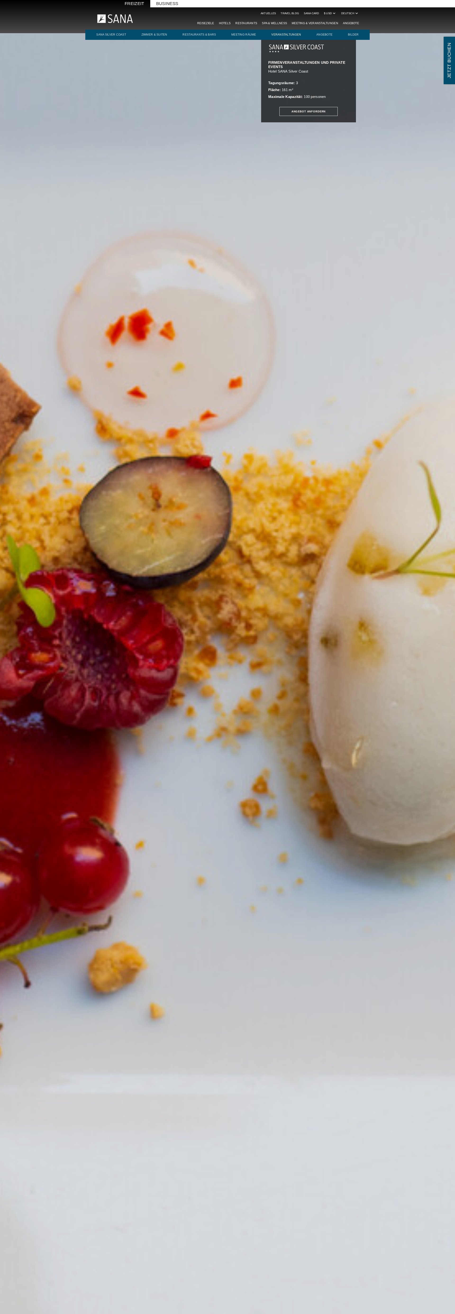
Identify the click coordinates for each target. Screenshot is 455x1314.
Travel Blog (290, 13)
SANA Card (311, 13)
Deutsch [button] (350, 13)
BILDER (353, 34)
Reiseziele (205, 23)
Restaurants (246, 23)
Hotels (225, 23)
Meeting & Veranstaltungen (315, 23)
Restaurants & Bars (199, 34)
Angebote (351, 23)
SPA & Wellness (274, 23)
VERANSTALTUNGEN (286, 34)
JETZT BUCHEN (449, 60)
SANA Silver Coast (111, 34)
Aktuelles (268, 13)
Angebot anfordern (308, 111)
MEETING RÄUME (243, 34)
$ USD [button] (330, 13)
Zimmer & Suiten (154, 34)
